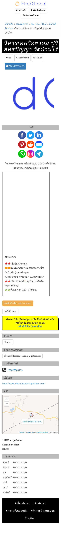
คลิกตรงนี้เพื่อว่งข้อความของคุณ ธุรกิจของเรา (22, 356)
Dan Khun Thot (38, 24)
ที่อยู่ (9, 58)
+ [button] (7, 399)
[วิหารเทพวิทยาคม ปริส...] (31, 415)
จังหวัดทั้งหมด (38, 10)
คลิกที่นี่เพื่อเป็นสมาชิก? (30, 326)
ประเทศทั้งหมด (31, 15)
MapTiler (30, 432)
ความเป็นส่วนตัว (17, 510)
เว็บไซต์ (38, 58)
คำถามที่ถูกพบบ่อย (43, 510)
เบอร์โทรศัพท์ (23, 58)
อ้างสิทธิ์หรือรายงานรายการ (17, 303)
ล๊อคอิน (29, 518)
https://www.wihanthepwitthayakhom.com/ (23, 383)
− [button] (7, 404)
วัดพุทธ (7, 342)
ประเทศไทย (22, 24)
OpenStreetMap (42, 432)
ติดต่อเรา (40, 503)
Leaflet (21, 432)
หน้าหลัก (22, 10)
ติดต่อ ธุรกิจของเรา (16, 66)
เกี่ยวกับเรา (23, 503)
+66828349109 (15, 370)
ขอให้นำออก (10, 311)
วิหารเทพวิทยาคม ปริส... (32, 421)
